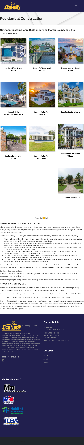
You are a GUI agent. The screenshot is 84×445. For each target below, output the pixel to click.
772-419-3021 (52, 338)
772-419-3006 (54, 333)
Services (46, 363)
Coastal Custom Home (70, 112)
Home (46, 355)
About (46, 359)
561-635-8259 (54, 335)
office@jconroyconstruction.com (61, 340)
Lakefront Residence (70, 198)
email (58, 294)
